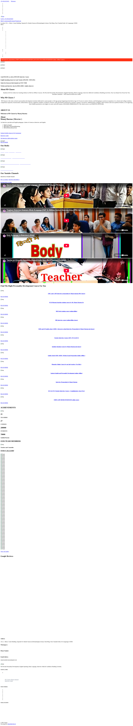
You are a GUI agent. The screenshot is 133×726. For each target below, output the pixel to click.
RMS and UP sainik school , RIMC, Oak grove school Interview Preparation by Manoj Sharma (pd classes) (33, 37)
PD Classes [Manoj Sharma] (14, 52)
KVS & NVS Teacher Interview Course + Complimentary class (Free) (24, 46)
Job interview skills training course (9, 138)
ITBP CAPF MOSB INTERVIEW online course (19, 48)
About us (6, 674)
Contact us (6, 56)
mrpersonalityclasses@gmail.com (11, 21)
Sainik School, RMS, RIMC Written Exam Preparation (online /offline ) (24, 41)
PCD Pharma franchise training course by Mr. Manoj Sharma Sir (22, 32)
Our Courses (7, 30)
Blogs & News (7, 55)
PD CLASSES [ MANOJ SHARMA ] (10, 179)
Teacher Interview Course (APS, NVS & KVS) (18, 38)
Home (5, 27)
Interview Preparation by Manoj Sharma (16, 45)
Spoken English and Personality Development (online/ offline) (22, 44)
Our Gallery (7, 49)
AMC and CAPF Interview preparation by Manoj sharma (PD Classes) (24, 31)
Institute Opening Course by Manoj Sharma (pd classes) (20, 39)
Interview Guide (11, 53)
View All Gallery (5, 551)
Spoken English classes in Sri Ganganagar (11, 133)
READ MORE (4, 142)
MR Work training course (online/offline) (17, 34)
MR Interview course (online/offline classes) (17, 35)
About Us (6, 28)
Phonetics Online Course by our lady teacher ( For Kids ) (20, 42)
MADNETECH (12, 724)
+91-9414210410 (7, 18)
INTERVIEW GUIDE (6, 182)
